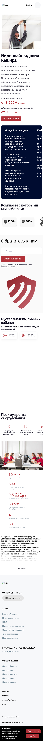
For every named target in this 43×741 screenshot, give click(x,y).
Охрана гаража (9, 682)
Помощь (5, 691)
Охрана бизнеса (9, 666)
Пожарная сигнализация (13, 626)
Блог (4, 705)
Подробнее (32, 736)
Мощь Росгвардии (16, 130)
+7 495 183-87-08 (12, 592)
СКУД (4, 622)
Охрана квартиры (10, 674)
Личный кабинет (9, 700)
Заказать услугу (11, 118)
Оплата (5, 696)
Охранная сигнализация (13, 630)
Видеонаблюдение (10, 614)
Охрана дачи (8, 678)
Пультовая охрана (10, 618)
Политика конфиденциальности (12, 722)
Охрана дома (8, 670)
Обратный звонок (13, 259)
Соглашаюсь (33, 731)
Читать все (21, 568)
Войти (29, 5)
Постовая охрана (10, 638)
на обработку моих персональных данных (16, 266)
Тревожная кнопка (10, 634)
